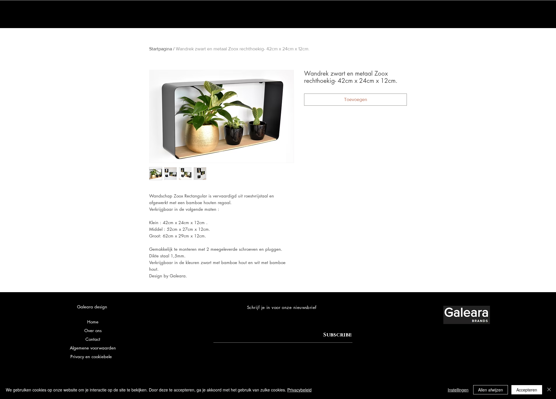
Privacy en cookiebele (91, 356)
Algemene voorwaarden (93, 348)
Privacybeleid (299, 390)
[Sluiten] (549, 389)
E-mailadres (224, 330)
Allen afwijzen (490, 390)
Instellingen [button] (458, 390)
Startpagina (160, 48)
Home (92, 322)
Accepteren (526, 390)
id (114, 356)
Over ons (93, 330)
